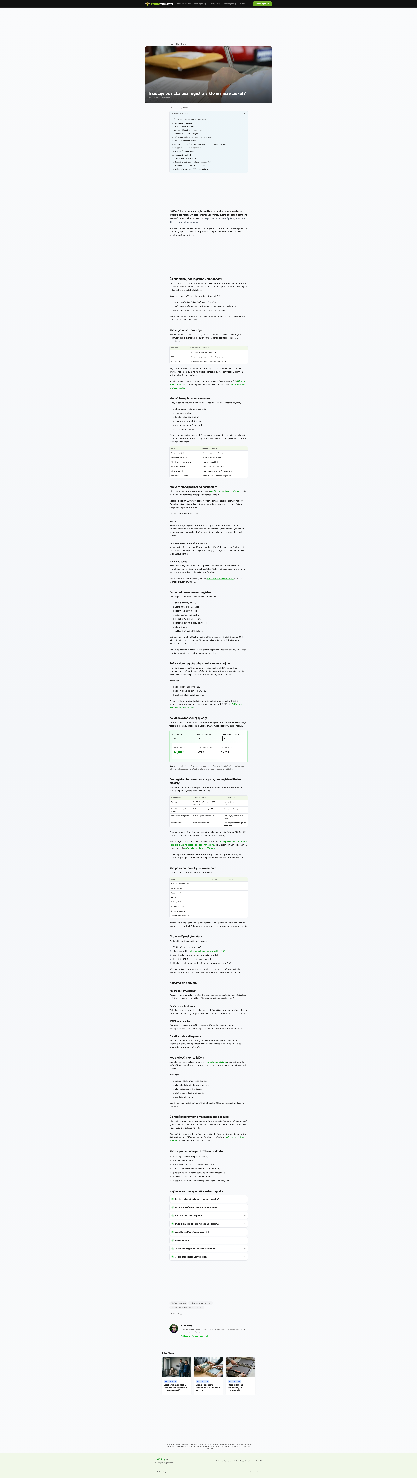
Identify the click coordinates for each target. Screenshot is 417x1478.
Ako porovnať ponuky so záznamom (187, 148)
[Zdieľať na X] (181, 1313)
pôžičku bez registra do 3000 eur (225, 491)
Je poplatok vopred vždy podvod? (191, 1257)
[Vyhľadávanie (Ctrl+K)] (250, 4)
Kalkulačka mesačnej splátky (184, 141)
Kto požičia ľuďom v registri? (188, 1215)
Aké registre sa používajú (183, 123)
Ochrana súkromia (256, 1472)
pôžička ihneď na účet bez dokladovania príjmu (193, 845)
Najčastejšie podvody (182, 155)
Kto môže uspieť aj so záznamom (186, 126)
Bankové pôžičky (199, 4)
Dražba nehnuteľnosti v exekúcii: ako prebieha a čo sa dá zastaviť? (175, 1387)
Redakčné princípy (247, 1461)
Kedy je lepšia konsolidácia (184, 158)
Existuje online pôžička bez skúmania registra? (197, 1199)
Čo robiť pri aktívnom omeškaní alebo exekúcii (191, 162)
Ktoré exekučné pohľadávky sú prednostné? (235, 1387)
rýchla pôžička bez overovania (233, 841)
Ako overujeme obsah (200, 1336)
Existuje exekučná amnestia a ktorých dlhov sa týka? (208, 1387)
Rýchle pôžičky (214, 4)
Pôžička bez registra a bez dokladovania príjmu (191, 137)
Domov (171, 44)
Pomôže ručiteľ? (182, 1240)
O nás (236, 1461)
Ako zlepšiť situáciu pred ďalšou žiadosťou (190, 165)
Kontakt (259, 1461)
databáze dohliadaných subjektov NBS (207, 951)
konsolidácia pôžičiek (216, 1062)
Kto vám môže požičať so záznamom (187, 130)
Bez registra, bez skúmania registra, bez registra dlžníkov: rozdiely (199, 144)
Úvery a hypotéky (229, 4)
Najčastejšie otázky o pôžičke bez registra (190, 169)
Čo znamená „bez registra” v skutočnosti (189, 119)
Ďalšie (241, 4)
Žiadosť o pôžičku (262, 4)
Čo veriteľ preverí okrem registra (186, 134)
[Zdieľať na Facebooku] (177, 1313)
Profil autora (185, 1336)
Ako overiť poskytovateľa (183, 151)
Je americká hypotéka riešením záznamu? (195, 1248)
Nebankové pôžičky (183, 4)
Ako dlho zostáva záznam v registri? (192, 1232)
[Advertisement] (208, 24)
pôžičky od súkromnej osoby (220, 578)
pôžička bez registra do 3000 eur (199, 848)
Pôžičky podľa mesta (223, 1461)
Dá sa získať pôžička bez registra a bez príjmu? (197, 1224)
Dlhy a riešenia (181, 44)
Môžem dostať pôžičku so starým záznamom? (196, 1207)
